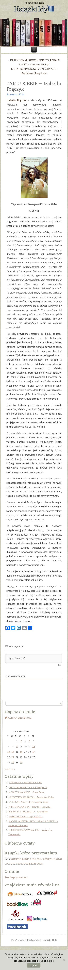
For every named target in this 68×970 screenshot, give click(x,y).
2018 (46, 859)
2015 (27, 859)
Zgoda (33, 965)
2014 (20, 859)
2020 (59, 859)
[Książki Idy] (34, 9)
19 (33, 751)
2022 (14, 863)
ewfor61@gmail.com (19, 717)
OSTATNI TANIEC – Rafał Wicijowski (28, 787)
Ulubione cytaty (20, 843)
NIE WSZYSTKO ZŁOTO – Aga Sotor (28, 811)
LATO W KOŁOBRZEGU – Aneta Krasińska (31, 797)
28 (12, 762)
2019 (52, 859)
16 (21, 751)
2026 (40, 863)
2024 (27, 863)
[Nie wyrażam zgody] (64, 960)
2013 (14, 859)
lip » (13, 769)
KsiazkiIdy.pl (34, 940)
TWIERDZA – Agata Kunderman (25, 782)
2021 (8, 863)
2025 (33, 863)
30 (21, 762)
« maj (7, 769)
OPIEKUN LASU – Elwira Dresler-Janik (28, 801)
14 (12, 751)
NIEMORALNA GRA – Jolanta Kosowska (30, 806)
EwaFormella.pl (19, 940)
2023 (20, 863)
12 (33, 746)
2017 (39, 859)
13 (8, 751)
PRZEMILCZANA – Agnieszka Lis (26, 816)
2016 (33, 859)
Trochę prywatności (16, 877)
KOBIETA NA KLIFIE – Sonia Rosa (26, 792)
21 (12, 757)
